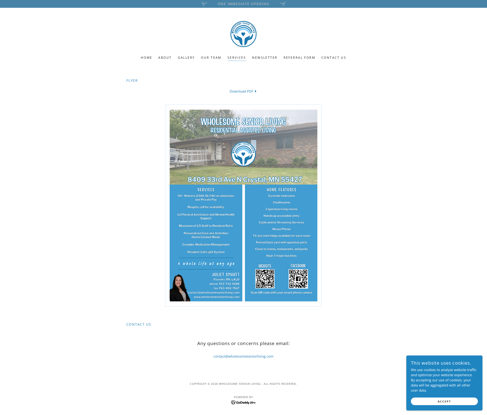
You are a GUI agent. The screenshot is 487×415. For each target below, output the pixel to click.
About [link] (165, 58)
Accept (444, 401)
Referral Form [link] (299, 58)
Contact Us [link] (333, 58)
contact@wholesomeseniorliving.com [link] (243, 356)
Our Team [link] (211, 58)
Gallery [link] (186, 58)
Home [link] (146, 58)
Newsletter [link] (264, 58)
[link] (243, 34)
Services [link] (237, 58)
